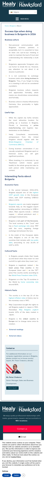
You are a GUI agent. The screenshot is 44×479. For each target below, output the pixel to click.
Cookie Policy (16, 457)
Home (7, 26)
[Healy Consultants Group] (22, 6)
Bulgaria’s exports (15, 204)
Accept (6, 475)
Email (23, 437)
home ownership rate (29, 282)
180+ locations (21, 421)
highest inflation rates (17, 298)
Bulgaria (13, 26)
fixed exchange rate (22, 226)
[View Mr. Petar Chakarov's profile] (15, 373)
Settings (5, 471)
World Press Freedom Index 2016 (24, 275)
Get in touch (12, 388)
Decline (16, 475)
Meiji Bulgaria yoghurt (28, 310)
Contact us (22, 429)
